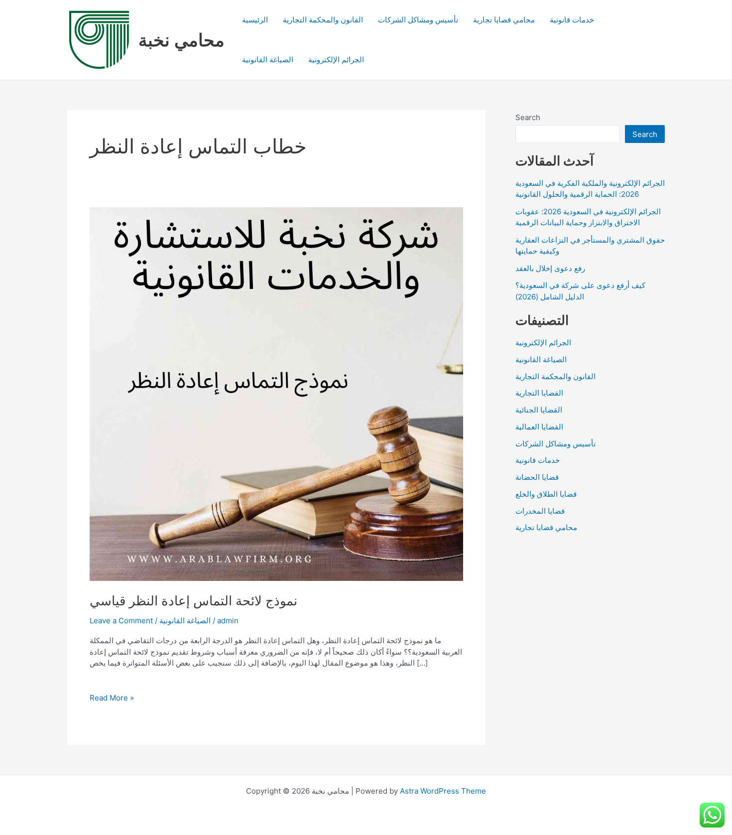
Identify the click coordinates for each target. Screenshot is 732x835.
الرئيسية (255, 19)
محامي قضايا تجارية (504, 19)
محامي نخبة (181, 39)
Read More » (112, 698)
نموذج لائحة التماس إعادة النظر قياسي (193, 600)
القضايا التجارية (539, 393)
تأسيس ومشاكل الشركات (418, 19)
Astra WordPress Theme (443, 791)
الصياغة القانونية (267, 59)
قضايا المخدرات (540, 511)
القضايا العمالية (539, 426)
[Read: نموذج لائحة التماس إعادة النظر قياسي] (276, 393)
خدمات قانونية (572, 19)
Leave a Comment (121, 620)
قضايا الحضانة (537, 477)
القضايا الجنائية (538, 410)
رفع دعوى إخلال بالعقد (550, 268)
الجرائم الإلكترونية (336, 59)
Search (527, 117)
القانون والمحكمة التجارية (323, 19)
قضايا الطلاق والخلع (546, 494)
